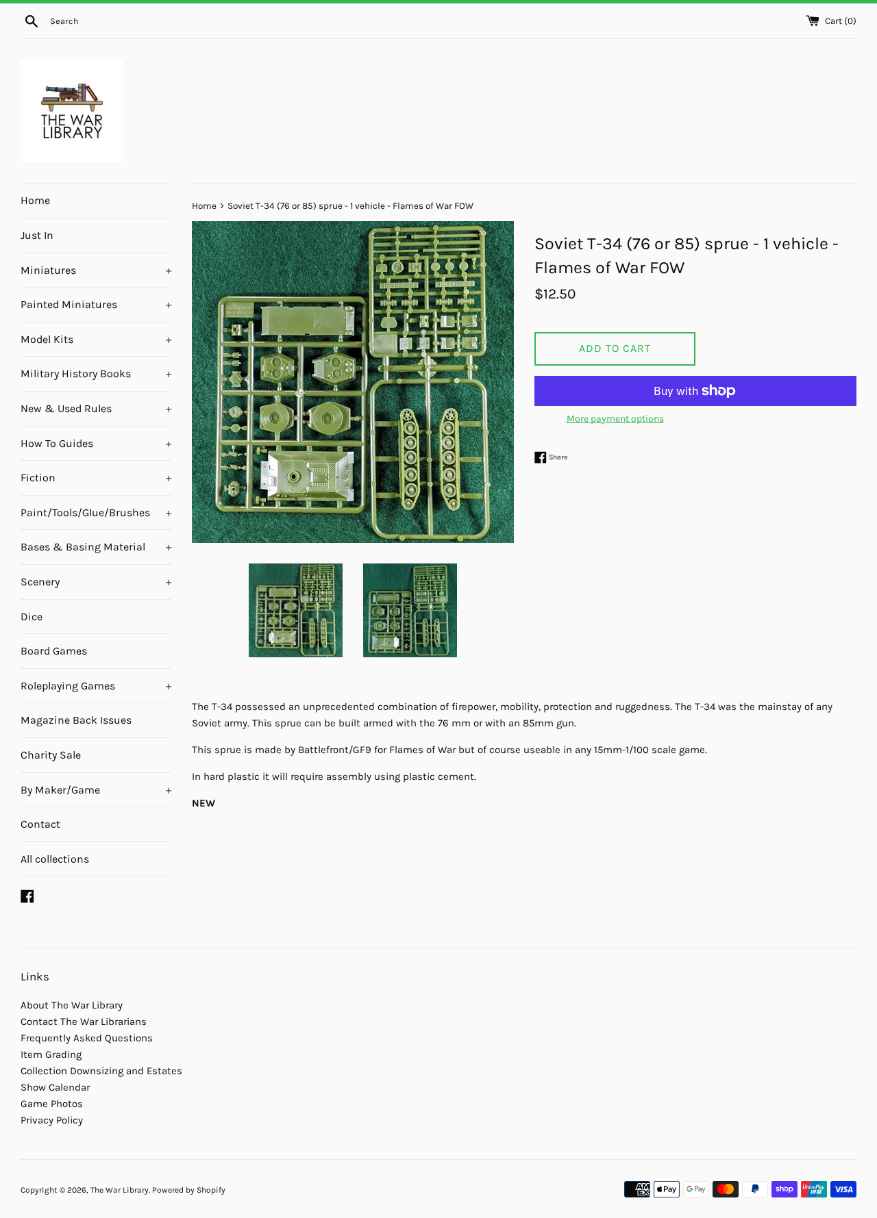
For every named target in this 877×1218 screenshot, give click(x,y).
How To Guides (96, 443)
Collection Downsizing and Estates (101, 1071)
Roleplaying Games (96, 685)
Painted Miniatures (96, 304)
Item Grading (51, 1054)
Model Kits (96, 339)
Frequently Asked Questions (87, 1038)
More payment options (615, 418)
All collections (55, 858)
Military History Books (96, 373)
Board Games (54, 650)
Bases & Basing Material (96, 546)
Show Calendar (55, 1087)
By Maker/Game (96, 789)
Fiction (96, 477)
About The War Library (72, 1005)
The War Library (119, 1190)
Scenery (96, 581)
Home (35, 200)
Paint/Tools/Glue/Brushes (96, 512)
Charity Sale (51, 754)
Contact (40, 823)
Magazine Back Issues (76, 719)
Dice (31, 616)
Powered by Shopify (188, 1190)
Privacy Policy (52, 1120)
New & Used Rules (96, 408)
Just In (37, 235)
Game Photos (52, 1104)
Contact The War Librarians (84, 1021)
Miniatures (96, 270)
